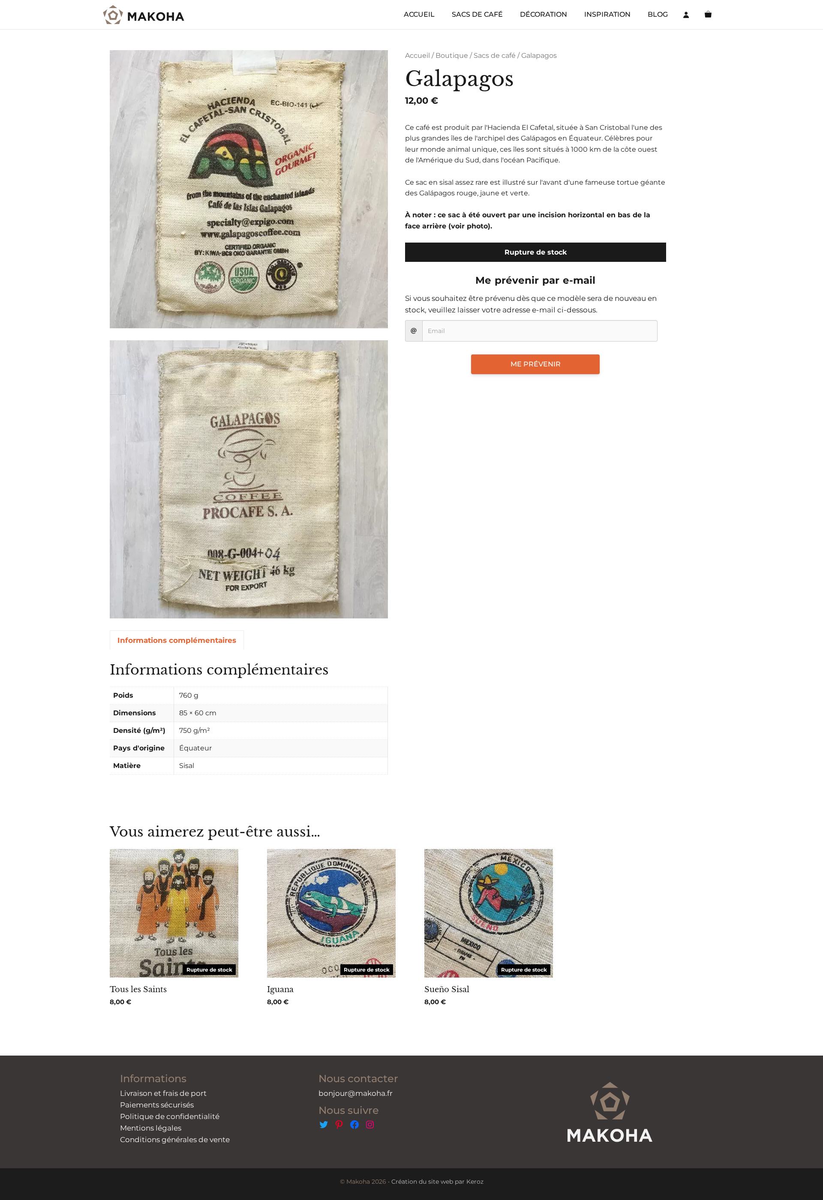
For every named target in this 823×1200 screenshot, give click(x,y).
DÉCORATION (543, 14)
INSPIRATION (607, 14)
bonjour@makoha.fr (355, 1093)
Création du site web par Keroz (437, 1181)
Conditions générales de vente (175, 1139)
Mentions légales (150, 1128)
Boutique (452, 55)
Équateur (195, 748)
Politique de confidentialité (169, 1116)
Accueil (417, 55)
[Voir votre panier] (708, 14)
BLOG (658, 14)
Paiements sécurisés (157, 1105)
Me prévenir (536, 364)
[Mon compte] (686, 14)
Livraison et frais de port (163, 1093)
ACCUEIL (419, 14)
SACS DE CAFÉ (477, 14)
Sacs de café (495, 55)
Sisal (186, 766)
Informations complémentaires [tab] (176, 640)
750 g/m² (194, 730)
